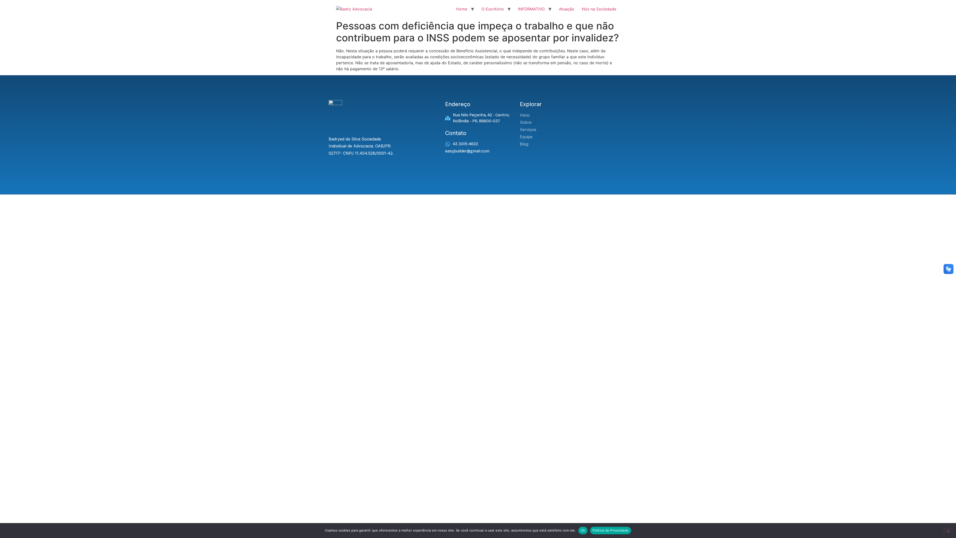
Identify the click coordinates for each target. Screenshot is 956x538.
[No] (948, 530)
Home (461, 8)
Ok (583, 530)
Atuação (566, 8)
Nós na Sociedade (599, 8)
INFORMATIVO (531, 8)
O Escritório (492, 8)
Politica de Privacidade (611, 530)
